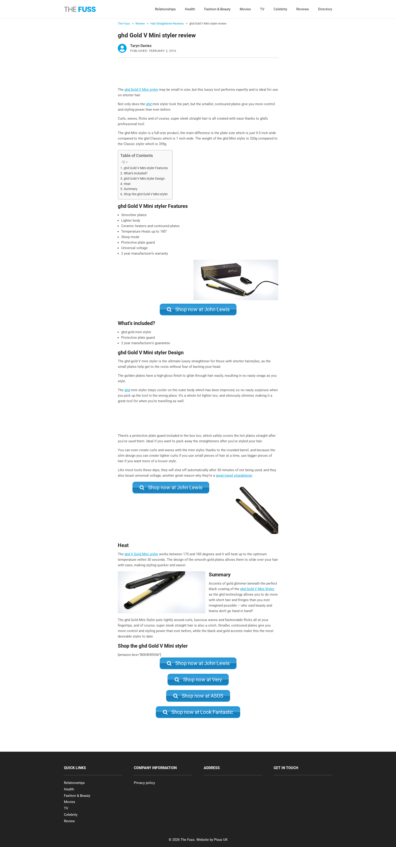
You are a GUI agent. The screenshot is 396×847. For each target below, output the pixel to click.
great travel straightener (234, 475)
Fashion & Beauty (217, 9)
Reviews (302, 9)
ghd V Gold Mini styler (141, 554)
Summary (131, 189)
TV (262, 9)
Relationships (165, 9)
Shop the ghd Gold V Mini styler (146, 194)
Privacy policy (144, 783)
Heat (127, 184)
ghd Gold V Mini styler (141, 90)
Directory (325, 9)
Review (69, 821)
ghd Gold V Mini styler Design (144, 178)
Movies (245, 9)
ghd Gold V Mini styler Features (146, 168)
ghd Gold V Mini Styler (257, 589)
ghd (148, 104)
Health (190, 9)
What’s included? (136, 173)
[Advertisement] (201, 75)
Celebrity (280, 9)
